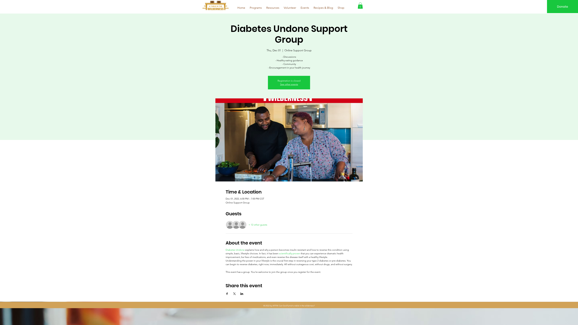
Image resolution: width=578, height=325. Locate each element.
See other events (289, 84)
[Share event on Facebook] (227, 293)
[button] (360, 5)
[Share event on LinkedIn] (241, 293)
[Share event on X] (234, 293)
